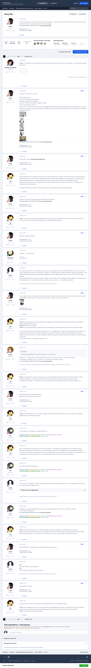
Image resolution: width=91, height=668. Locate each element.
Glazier (10, 354)
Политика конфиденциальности (14, 660)
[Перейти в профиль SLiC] (10, 431)
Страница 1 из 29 (28, 56)
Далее (18, 56)
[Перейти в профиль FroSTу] (10, 270)
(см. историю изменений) (45, 25)
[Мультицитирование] (20, 86)
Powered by (82, 660)
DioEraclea (10, 258)
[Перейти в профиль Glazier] (10, 350)
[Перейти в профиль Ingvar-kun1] (41, 43)
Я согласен (84, 665)
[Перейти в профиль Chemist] (45, 43)
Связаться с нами (26, 660)
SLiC (10, 435)
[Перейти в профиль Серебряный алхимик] (10, 63)
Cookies (33, 660)
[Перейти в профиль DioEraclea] (10, 253)
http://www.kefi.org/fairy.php (38, 159)
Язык (5, 660)
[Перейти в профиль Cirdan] (10, 21)
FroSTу (10, 275)
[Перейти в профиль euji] (38, 43)
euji (10, 181)
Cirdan (10, 26)
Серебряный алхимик (10, 67)
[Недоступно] (22, 112)
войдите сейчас (48, 626)
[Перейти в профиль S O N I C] (35, 43)
